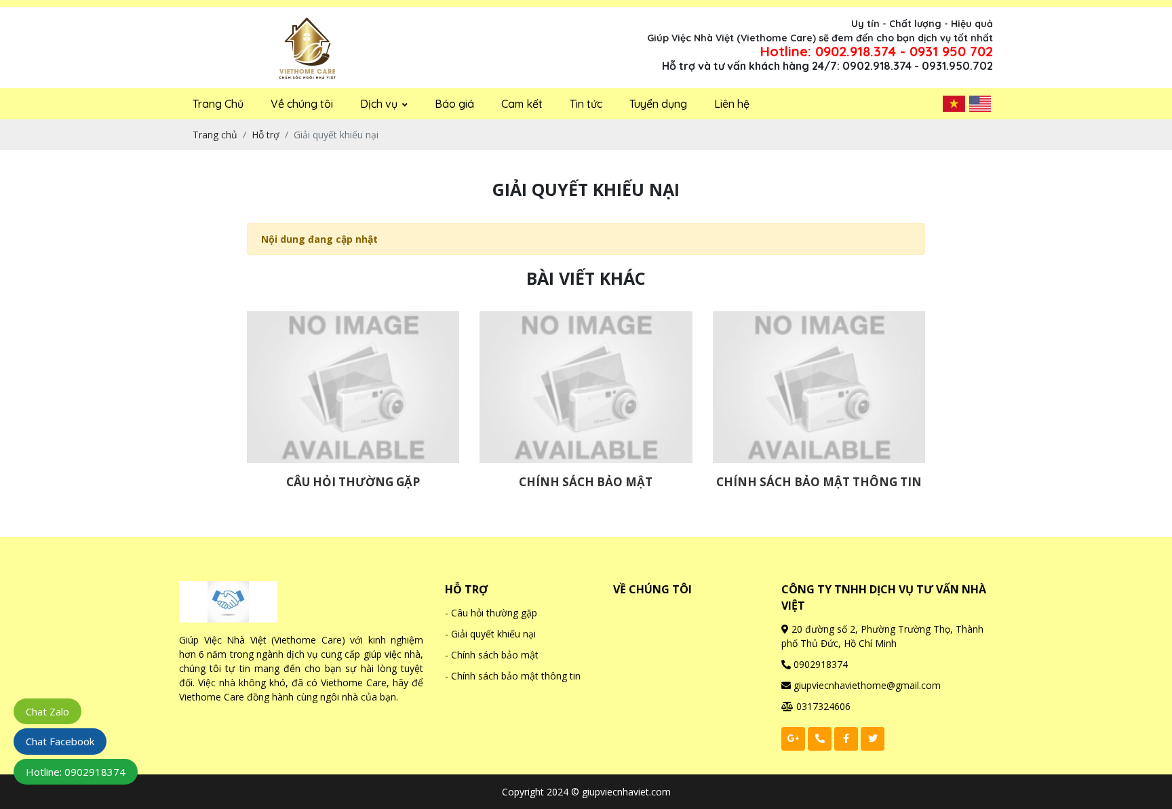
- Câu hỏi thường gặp (491, 612)
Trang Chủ (218, 104)
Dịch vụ (380, 104)
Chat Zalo (47, 711)
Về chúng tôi (302, 104)
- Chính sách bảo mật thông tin (513, 675)
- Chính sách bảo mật (492, 654)
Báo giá (454, 104)
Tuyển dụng (658, 104)
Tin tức (586, 104)
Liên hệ (731, 104)
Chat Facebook (60, 741)
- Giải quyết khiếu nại (490, 633)
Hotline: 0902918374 (75, 771)
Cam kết (522, 104)
